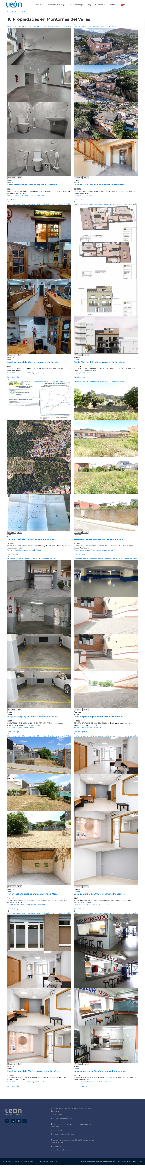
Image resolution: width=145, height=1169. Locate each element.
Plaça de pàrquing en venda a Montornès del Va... (32, 716)
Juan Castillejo (13, 377)
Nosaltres (99, 5)
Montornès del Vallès (45, 27)
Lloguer (37, 195)
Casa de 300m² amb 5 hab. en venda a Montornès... (100, 185)
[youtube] (18, 1121)
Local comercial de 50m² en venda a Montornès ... (100, 1071)
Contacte (112, 5)
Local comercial (13, 195)
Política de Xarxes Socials (132, 1161)
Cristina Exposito (80, 554)
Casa (76, 195)
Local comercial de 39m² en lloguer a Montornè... (32, 185)
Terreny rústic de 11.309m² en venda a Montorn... (32, 539)
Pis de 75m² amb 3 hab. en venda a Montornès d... (99, 362)
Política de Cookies (113, 1161)
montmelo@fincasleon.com (64, 1134)
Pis (75, 373)
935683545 (57, 1146)
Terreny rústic (12, 550)
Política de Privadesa (97, 1161)
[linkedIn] (13, 1121)
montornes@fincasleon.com (64, 1150)
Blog (89, 5)
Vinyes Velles (12, 381)
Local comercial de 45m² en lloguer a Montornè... (32, 362)
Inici (8, 12)
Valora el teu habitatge (56, 5)
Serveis (38, 5)
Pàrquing (11, 727)
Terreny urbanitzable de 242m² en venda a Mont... (33, 894)
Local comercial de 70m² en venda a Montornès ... (33, 1071)
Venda (85, 195)
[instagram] (24, 1121)
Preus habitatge (76, 5)
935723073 (57, 1130)
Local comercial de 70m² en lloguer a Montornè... (99, 894)
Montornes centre (14, 27)
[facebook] (7, 1121)
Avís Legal (85, 1161)
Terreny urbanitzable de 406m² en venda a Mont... (100, 539)
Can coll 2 (78, 27)
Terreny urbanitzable (82, 550)
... (26, 193)
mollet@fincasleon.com (62, 1118)
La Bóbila (77, 381)
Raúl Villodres (12, 200)
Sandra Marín (79, 200)
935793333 (57, 1115)
